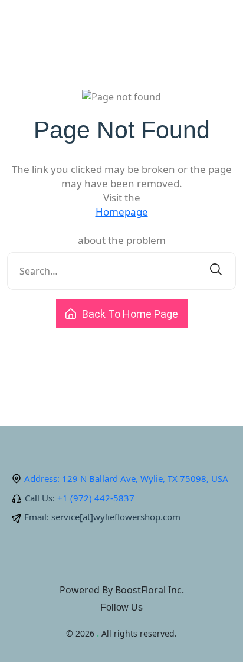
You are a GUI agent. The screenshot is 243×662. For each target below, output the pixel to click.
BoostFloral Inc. (149, 589)
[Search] (216, 271)
